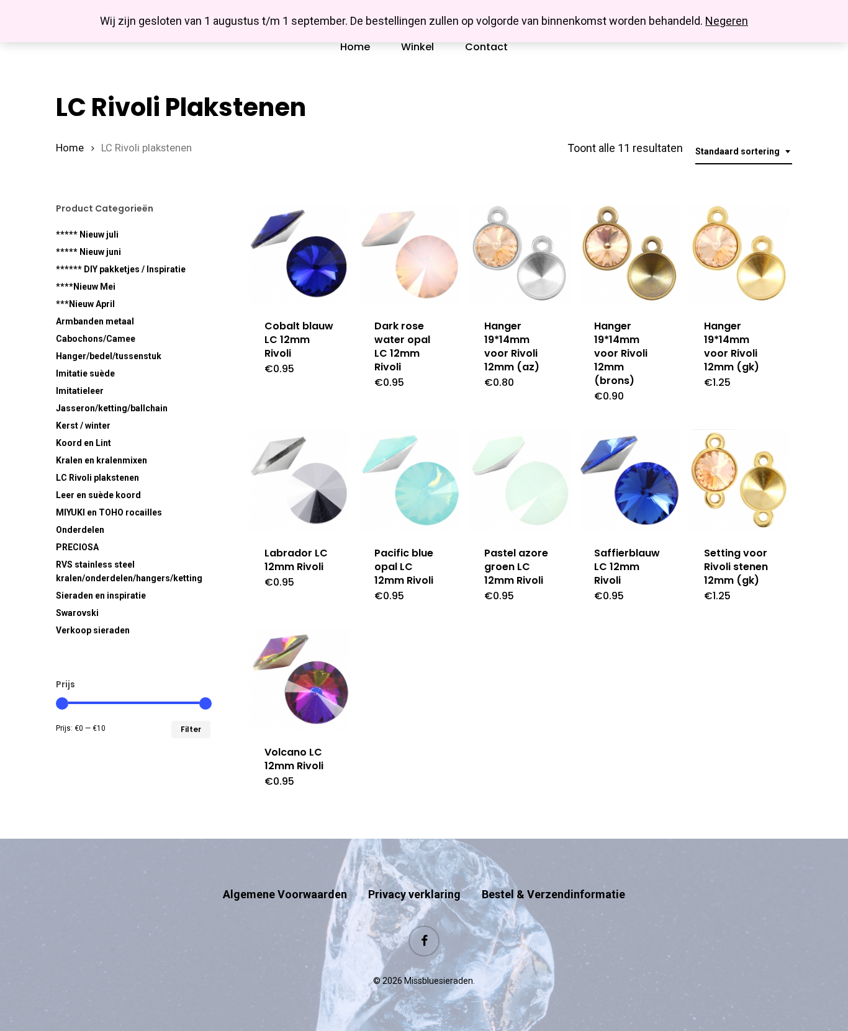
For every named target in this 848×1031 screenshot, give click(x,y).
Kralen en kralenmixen (101, 460)
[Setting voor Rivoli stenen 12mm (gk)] (739, 480)
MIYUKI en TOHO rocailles (109, 512)
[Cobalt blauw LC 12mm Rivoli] (300, 254)
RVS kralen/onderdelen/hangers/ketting (129, 571)
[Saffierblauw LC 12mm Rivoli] (629, 480)
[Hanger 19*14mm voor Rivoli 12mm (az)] (520, 254)
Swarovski (77, 613)
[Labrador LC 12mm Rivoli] (300, 480)
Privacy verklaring (414, 894)
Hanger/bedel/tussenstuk (108, 356)
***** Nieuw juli (87, 234)
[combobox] (743, 151)
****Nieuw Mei (85, 287)
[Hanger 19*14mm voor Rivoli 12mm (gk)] (739, 254)
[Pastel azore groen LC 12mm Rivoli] (520, 480)
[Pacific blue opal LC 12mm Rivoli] (410, 480)
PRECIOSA (77, 547)
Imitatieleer (80, 391)
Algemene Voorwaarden (285, 894)
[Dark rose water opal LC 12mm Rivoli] (410, 254)
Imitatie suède (85, 373)
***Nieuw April (85, 304)
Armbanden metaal (95, 321)
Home (70, 148)
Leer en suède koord (98, 495)
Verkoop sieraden (93, 630)
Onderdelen (80, 530)
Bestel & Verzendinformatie (553, 894)
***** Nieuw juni (88, 252)
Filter (191, 729)
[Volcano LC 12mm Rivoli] (300, 679)
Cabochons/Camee (95, 339)
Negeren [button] (726, 20)
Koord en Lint (83, 443)
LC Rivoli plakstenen (97, 478)
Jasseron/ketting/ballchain (112, 408)
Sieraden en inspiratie (101, 595)
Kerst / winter (83, 426)
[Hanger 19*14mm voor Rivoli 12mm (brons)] (629, 254)
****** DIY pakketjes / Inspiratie (121, 269)
